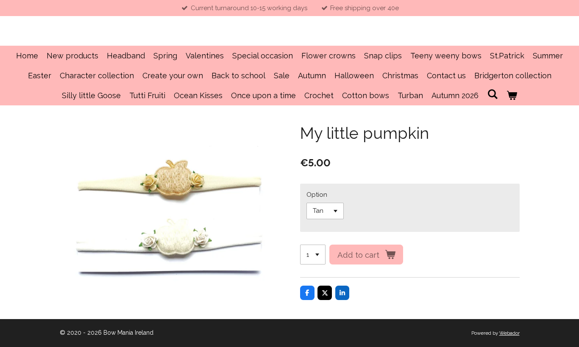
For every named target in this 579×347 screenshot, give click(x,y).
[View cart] (511, 95)
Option (316, 194)
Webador (509, 333)
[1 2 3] (313, 254)
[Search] (492, 94)
